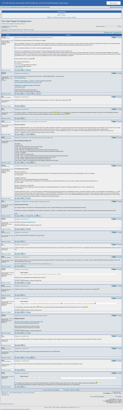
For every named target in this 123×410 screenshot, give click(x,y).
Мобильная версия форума (116, 7)
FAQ (60, 15)
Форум (50, 407)
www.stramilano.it (19, 67)
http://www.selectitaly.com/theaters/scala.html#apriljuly (27, 323)
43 (14, 26)
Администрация (64, 407)
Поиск (64, 15)
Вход (75, 17)
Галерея (54, 407)
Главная (46, 407)
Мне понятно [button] (113, 3)
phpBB (5, 409)
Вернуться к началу (6, 70)
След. (16, 26)
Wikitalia (77, 407)
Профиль (51, 17)
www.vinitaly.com (18, 63)
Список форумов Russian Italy (16, 29)
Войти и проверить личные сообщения (63, 17)
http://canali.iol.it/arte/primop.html (28, 222)
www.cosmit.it (18, 64)
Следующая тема (117, 32)
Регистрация (62, 13)
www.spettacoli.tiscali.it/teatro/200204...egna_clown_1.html (28, 82)
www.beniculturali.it (40, 235)
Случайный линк (71, 407)
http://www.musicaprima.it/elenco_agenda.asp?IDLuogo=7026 (29, 321)
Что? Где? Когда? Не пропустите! (16, 21)
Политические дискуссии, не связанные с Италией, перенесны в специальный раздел (30, 7)
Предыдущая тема (108, 32)
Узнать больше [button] (63, 3)
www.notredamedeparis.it (20, 77)
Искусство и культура (29, 29)
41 (11, 26)
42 (12, 26)
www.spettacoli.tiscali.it (20, 87)
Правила (58, 407)
